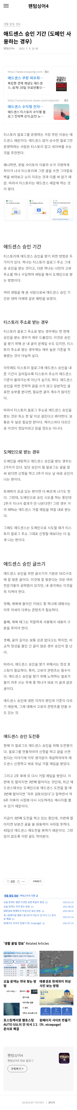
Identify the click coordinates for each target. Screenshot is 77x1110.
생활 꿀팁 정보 (11, 895)
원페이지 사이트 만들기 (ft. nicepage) (22, 923)
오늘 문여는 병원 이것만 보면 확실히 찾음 (24, 902)
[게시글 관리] (23, 882)
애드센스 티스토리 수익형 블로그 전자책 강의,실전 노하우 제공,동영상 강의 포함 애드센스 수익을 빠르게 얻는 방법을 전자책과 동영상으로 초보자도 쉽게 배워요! (27, 113)
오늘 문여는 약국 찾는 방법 (17, 906)
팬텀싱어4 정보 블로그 (21, 1061)
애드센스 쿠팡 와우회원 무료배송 (25, 77)
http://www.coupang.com (25, 71)
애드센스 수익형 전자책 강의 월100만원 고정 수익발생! (25, 106)
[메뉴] (6, 6)
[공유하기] (18, 882)
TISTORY (39, 1102)
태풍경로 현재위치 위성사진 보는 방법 (22, 910)
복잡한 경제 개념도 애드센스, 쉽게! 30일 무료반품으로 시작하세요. (26, 85)
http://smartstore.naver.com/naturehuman (34, 100)
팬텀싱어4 (38, 6)
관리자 (51, 1102)
